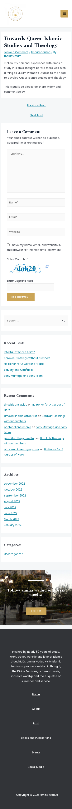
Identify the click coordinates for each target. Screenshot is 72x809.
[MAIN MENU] (64, 14)
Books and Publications (36, 738)
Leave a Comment (16, 52)
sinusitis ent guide (15, 405)
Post (36, 723)
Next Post (36, 115)
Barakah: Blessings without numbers (27, 358)
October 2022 (13, 490)
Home (36, 694)
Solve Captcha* (17, 259)
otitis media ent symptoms (21, 449)
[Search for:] (36, 320)
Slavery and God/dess (18, 370)
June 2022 (10, 513)
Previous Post (36, 105)
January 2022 (13, 525)
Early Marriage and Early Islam (23, 376)
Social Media (36, 767)
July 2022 (10, 507)
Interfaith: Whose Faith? (19, 352)
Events (36, 752)
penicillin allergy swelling (20, 438)
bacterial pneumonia (17, 427)
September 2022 (15, 495)
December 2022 (14, 484)
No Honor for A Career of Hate (24, 364)
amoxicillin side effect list (20, 416)
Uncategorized (40, 52)
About (36, 709)
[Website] (36, 233)
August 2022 (12, 501)
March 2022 (11, 519)
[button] (36, 611)
